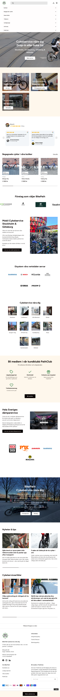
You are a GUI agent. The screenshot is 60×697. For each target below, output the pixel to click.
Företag (36, 513)
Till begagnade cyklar (39, 88)
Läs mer (8, 88)
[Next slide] (56, 137)
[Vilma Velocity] (30, 166)
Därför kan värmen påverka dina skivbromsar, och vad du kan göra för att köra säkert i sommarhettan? (44, 598)
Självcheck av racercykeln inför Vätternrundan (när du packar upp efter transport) (14, 552)
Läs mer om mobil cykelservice (12, 250)
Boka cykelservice (30, 694)
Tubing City (44, 178)
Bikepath (12, 124)
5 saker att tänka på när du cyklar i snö (43, 551)
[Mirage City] (10, 166)
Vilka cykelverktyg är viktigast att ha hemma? (15, 597)
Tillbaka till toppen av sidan (30, 626)
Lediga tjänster (6, 670)
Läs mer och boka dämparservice (12, 431)
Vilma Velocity (25, 178)
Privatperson (25, 513)
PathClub (4, 676)
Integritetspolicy (35, 636)
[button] (56, 3)
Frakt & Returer (35, 639)
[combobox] (28, 3)
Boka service (30, 58)
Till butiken (8, 107)
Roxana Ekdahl (39, 138)
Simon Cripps (13, 142)
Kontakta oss (5, 667)
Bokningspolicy (35, 642)
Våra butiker (5, 673)
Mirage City (5, 178)
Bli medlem (30, 396)
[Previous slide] (3, 137)
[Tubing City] (49, 166)
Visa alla (55, 154)
